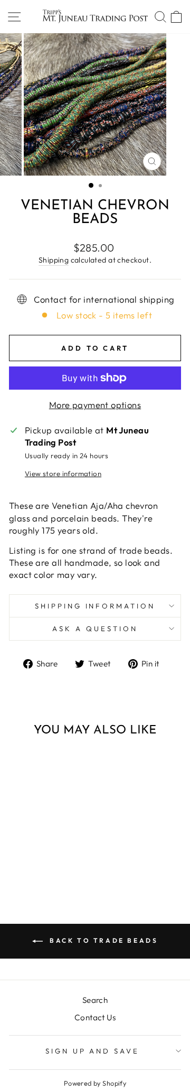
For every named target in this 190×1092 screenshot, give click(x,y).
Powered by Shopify (95, 1083)
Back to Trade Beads (102, 940)
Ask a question (95, 628)
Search (95, 1000)
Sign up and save (92, 1051)
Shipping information (95, 606)
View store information (63, 473)
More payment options (95, 404)
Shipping (54, 260)
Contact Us (95, 1017)
